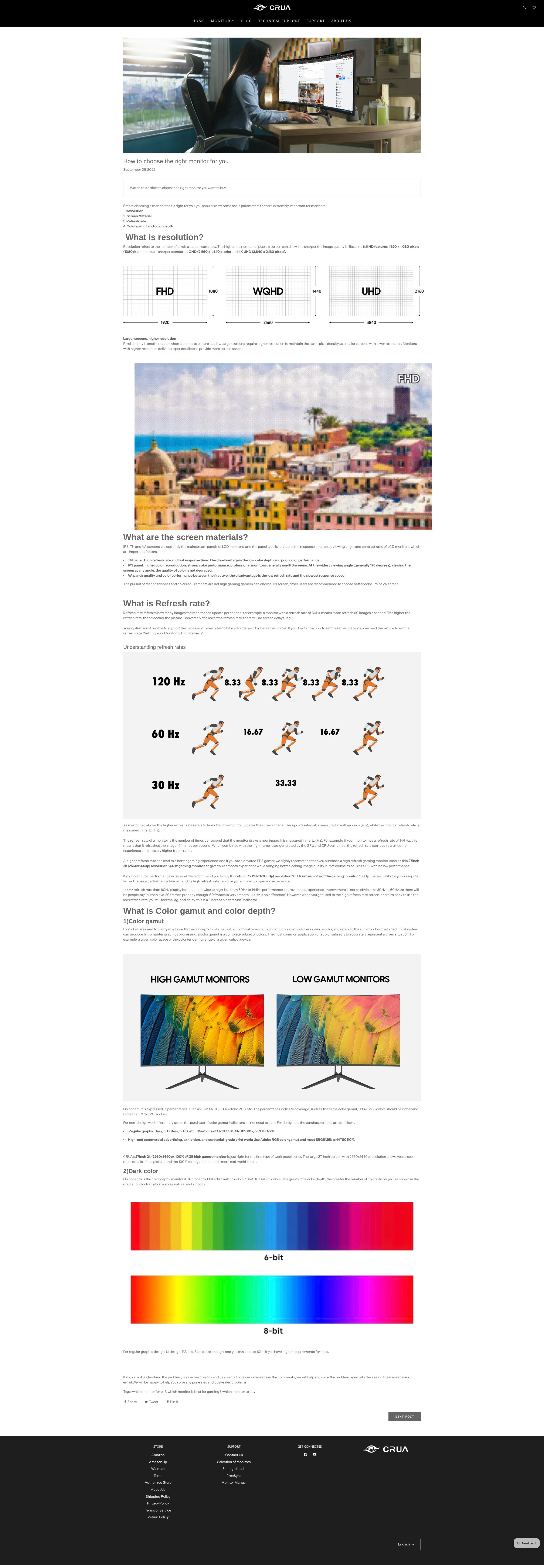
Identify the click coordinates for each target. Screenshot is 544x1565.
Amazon (158, 1455)
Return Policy (158, 1517)
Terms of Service (158, 1510)
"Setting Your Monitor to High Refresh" (172, 633)
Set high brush (233, 1468)
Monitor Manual (233, 1482)
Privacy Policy (158, 1503)
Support (315, 20)
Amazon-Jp (158, 1462)
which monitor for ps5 (149, 1391)
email (127, 1382)
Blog (246, 20)
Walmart (158, 1468)
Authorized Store (158, 1482)
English (404, 1544)
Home (199, 20)
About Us (341, 20)
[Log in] (524, 7)
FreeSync (234, 1475)
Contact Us (234, 1455)
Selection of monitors (234, 1462)
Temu (158, 1475)
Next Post (404, 1416)
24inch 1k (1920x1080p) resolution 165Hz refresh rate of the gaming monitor (297, 876)
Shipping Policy (158, 1496)
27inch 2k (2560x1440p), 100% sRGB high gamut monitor (181, 1156)
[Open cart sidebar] (534, 7)
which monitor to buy (238, 1391)
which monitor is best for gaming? (194, 1391)
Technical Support (279, 20)
